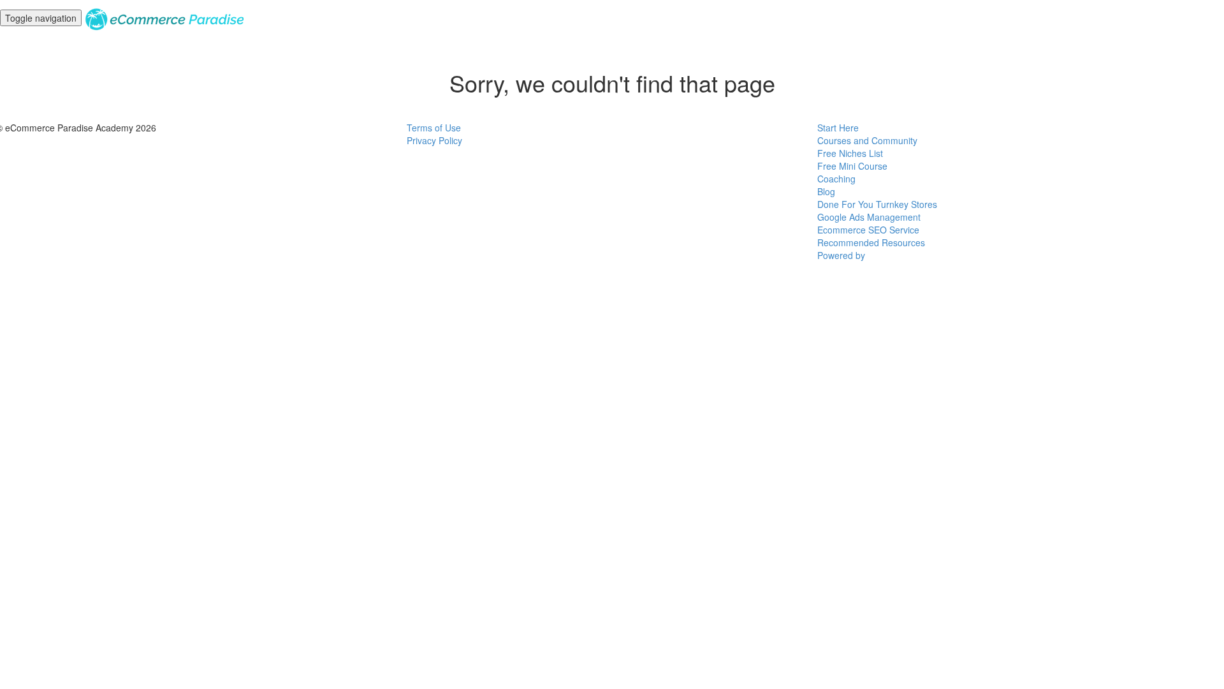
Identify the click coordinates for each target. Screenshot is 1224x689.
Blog (826, 191)
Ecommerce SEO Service (868, 229)
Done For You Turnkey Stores (877, 204)
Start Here (838, 127)
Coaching (836, 178)
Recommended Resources (871, 242)
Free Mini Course (852, 165)
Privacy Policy (434, 140)
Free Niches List (850, 153)
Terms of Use (434, 127)
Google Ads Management (869, 217)
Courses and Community (867, 140)
